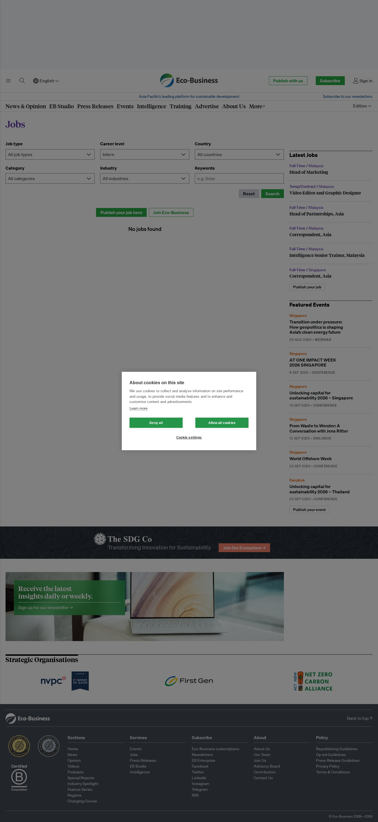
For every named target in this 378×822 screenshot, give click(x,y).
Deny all (156, 423)
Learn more (138, 408)
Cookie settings (189, 437)
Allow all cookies (221, 423)
